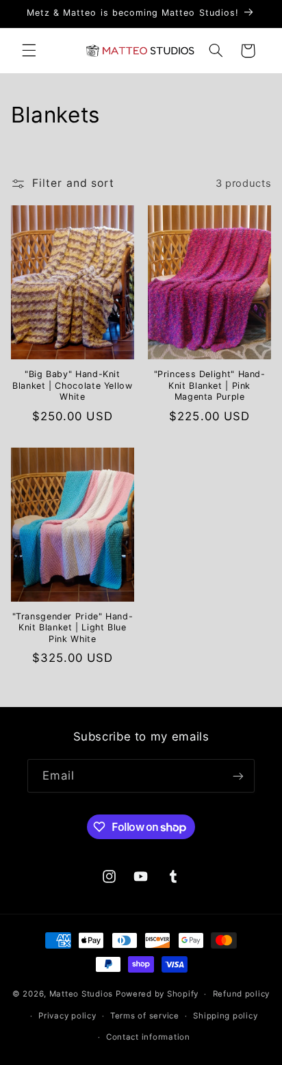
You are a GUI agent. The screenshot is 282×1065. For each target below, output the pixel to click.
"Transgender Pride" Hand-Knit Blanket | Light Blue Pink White (72, 627)
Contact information (148, 1037)
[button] (28, 50)
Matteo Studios (81, 994)
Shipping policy (225, 1016)
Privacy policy (67, 1016)
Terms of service (144, 1016)
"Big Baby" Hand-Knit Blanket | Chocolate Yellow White (72, 385)
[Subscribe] (238, 776)
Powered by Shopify (157, 994)
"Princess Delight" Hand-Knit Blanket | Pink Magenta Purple (210, 385)
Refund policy (241, 994)
